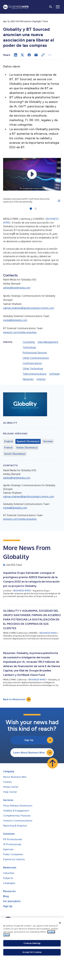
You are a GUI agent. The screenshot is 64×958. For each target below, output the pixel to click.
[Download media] (59, 200)
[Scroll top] (52, 763)
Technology (29, 347)
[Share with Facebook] (29, 54)
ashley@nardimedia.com (16, 287)
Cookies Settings (32, 943)
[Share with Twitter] (22, 54)
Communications (32, 363)
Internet (41, 379)
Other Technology (33, 368)
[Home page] (16, 7)
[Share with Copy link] (42, 54)
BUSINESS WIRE (22, 590)
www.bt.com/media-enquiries (20, 332)
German (48, 441)
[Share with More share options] (49, 54)
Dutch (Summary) (14, 453)
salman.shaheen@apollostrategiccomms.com (28, 308)
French (8, 447)
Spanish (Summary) (28, 441)
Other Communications (36, 357)
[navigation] (58, 7)
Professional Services (35, 352)
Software (54, 373)
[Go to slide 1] (31, 209)
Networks (28, 379)
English (8, 441)
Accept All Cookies (32, 952)
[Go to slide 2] (35, 209)
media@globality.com (15, 320)
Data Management (48, 342)
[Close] (60, 922)
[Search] (50, 6)
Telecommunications (34, 373)
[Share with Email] (36, 54)
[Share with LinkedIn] (15, 54)
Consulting (29, 342)
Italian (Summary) (27, 447)
